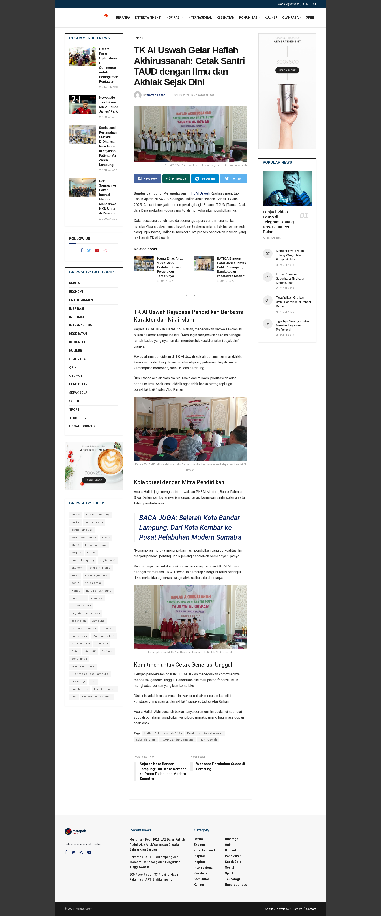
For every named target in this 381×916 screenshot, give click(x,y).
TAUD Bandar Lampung (177, 739)
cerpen (76, 552)
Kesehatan (225, 17)
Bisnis (106, 537)
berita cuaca (94, 522)
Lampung (98, 620)
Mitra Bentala (80, 643)
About (269, 908)
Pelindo (107, 651)
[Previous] (186, 295)
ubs (74, 696)
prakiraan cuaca (83, 666)
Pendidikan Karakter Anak (205, 733)
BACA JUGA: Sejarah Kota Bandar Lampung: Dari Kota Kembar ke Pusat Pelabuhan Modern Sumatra (190, 527)
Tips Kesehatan (104, 689)
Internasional (200, 17)
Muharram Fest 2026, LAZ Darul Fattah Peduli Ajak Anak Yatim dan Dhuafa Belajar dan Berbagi (157, 844)
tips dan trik (79, 689)
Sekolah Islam (146, 739)
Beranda (123, 17)
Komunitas (248, 17)
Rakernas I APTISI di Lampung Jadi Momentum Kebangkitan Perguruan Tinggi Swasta (154, 862)
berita (75, 522)
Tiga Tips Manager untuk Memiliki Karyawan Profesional (292, 325)
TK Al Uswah (200, 193)
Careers (297, 908)
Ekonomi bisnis (99, 567)
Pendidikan (78, 384)
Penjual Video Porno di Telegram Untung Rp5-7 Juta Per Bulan (278, 222)
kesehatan (78, 620)
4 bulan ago (109, 170)
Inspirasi (173, 17)
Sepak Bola (78, 393)
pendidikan (79, 658)
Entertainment (148, 17)
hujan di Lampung (99, 590)
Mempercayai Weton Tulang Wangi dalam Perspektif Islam (290, 255)
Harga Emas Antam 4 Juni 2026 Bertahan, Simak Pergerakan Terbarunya (171, 267)
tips (93, 681)
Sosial (74, 401)
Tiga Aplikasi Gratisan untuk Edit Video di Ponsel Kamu (293, 302)
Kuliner (271, 17)
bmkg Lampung (96, 545)
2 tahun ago (109, 87)
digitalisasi (107, 560)
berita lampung (82, 529)
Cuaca (91, 552)
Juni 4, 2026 (166, 281)
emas (75, 575)
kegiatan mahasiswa (85, 613)
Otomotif (77, 376)
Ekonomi (76, 291)
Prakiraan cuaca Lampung (90, 674)
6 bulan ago (109, 117)
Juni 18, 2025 (181, 94)
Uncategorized (204, 94)
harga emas (93, 583)
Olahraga (290, 17)
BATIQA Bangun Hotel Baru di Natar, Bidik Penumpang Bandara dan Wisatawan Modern (231, 267)
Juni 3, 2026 (226, 281)
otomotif (90, 651)
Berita (74, 283)
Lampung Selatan (83, 628)
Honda (75, 590)
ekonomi (77, 567)
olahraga (102, 643)
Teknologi (78, 418)
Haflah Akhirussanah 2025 (163, 733)
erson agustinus (96, 575)
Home (137, 38)
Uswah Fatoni (156, 94)
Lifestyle (108, 628)
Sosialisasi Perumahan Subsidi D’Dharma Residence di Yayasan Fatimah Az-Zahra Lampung (108, 146)
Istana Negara (81, 605)
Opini (310, 17)
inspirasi (97, 598)
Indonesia (78, 598)
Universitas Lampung (97, 696)
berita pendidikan (83, 537)
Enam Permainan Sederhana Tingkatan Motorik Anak (290, 278)
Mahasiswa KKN (104, 636)
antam (75, 514)
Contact (311, 908)
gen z (75, 583)
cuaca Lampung (82, 560)
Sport (74, 409)
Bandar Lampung (98, 514)
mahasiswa (79, 636)
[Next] (194, 295)
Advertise (283, 908)
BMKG (75, 545)
